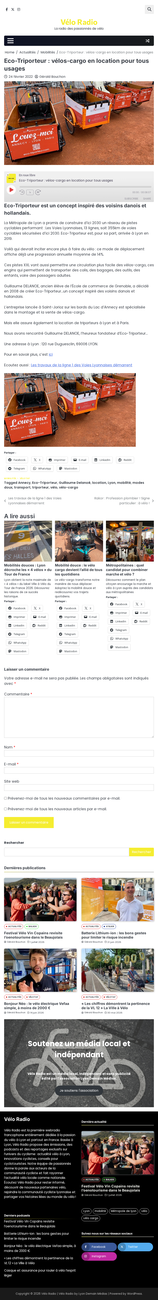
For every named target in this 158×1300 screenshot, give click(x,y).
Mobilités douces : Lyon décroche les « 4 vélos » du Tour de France (28, 569)
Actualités (14, 926)
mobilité (124, 483)
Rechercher (14, 842)
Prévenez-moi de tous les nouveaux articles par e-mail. (57, 809)
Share (147, 198)
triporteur (40, 487)
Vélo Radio (79, 21)
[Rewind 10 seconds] (22, 192)
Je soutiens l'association (79, 1090)
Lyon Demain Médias (93, 1294)
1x (30, 192)
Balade (33, 926)
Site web (11, 781)
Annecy (24, 483)
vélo (53, 487)
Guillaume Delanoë (75, 483)
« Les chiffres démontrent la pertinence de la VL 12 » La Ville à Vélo (115, 1005)
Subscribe (131, 198)
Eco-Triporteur (44, 483)
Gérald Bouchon (52, 76)
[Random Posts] (147, 41)
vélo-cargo (68, 487)
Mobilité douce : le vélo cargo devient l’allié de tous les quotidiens (78, 569)
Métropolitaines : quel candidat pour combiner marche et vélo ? (127, 569)
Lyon (111, 483)
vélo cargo (90, 1218)
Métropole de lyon (123, 1211)
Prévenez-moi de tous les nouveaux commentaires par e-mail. (64, 798)
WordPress (134, 1294)
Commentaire (18, 694)
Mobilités (10, 478)
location (99, 483)
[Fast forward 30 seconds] (40, 192)
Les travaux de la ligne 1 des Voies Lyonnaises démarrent (81, 365)
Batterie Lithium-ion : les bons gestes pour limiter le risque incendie (113, 935)
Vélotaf (25, 478)
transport (22, 487)
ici (51, 354)
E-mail (11, 764)
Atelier (110, 926)
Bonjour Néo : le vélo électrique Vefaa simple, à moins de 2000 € (36, 1005)
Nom (9, 747)
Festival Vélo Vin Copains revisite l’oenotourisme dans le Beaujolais (33, 935)
